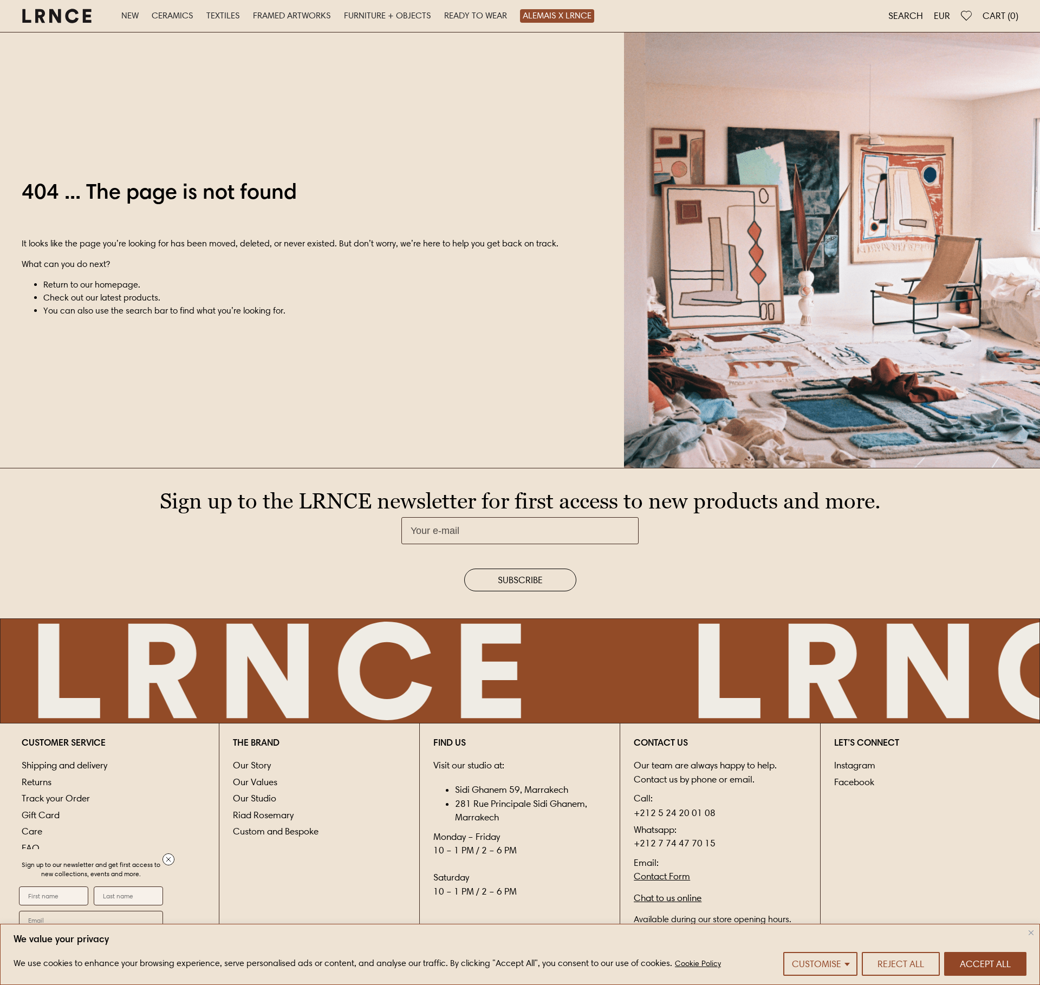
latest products (129, 297)
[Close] (1031, 932)
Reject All (900, 963)
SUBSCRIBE (520, 580)
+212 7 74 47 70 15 (675, 843)
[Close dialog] (168, 859)
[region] (520, 954)
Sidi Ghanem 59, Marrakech (511, 789)
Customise (816, 963)
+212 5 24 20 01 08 (675, 812)
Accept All (985, 963)
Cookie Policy (698, 963)
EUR (942, 15)
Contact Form (662, 876)
